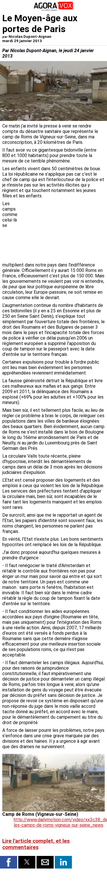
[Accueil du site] (53, 10)
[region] (62, 231)
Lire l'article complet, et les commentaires (36, 844)
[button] (8, 862)
